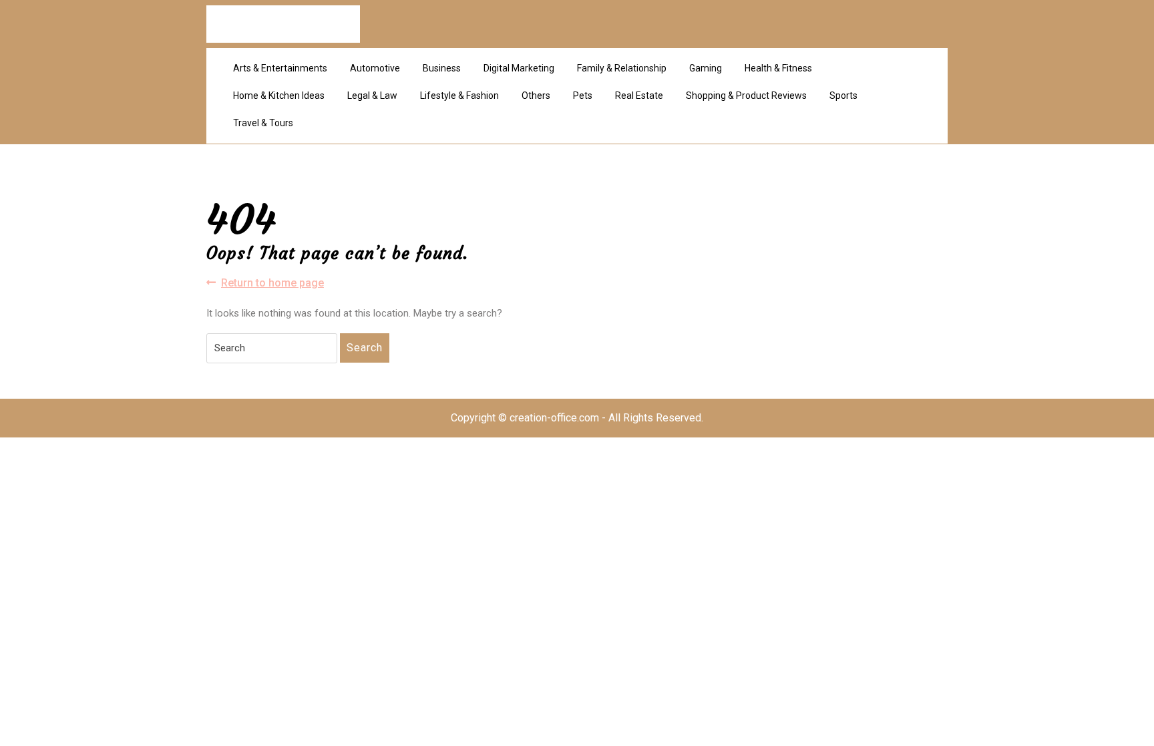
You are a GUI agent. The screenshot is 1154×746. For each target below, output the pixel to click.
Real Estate (639, 95)
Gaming (705, 68)
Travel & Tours (263, 123)
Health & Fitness (778, 68)
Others (536, 95)
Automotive (375, 68)
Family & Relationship (621, 68)
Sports (843, 95)
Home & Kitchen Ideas (279, 95)
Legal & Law (372, 95)
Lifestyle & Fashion (459, 95)
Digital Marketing (519, 68)
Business (442, 68)
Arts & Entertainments (280, 68)
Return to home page (272, 283)
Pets (582, 95)
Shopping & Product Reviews (746, 95)
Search (365, 347)
